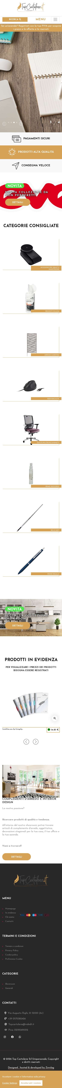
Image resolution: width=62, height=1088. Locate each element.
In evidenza (10, 913)
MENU (40, 19)
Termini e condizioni (14, 946)
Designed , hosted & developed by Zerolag (31, 1068)
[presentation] (4, 124)
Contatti (9, 921)
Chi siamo (9, 917)
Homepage (10, 909)
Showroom (10, 984)
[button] (8, 122)
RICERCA (14, 19)
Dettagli (17, 202)
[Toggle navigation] (55, 19)
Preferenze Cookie (13, 959)
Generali (9, 988)
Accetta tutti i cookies (31, 1083)
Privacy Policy (11, 950)
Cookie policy (11, 955)
